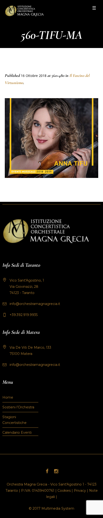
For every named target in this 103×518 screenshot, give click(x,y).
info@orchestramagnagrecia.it (35, 304)
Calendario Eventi (17, 432)
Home (7, 397)
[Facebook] (47, 471)
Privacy (80, 490)
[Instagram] (56, 471)
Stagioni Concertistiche (14, 420)
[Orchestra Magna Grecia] (24, 11)
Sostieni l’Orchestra (18, 407)
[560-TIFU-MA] (51, 138)
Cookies (64, 490)
